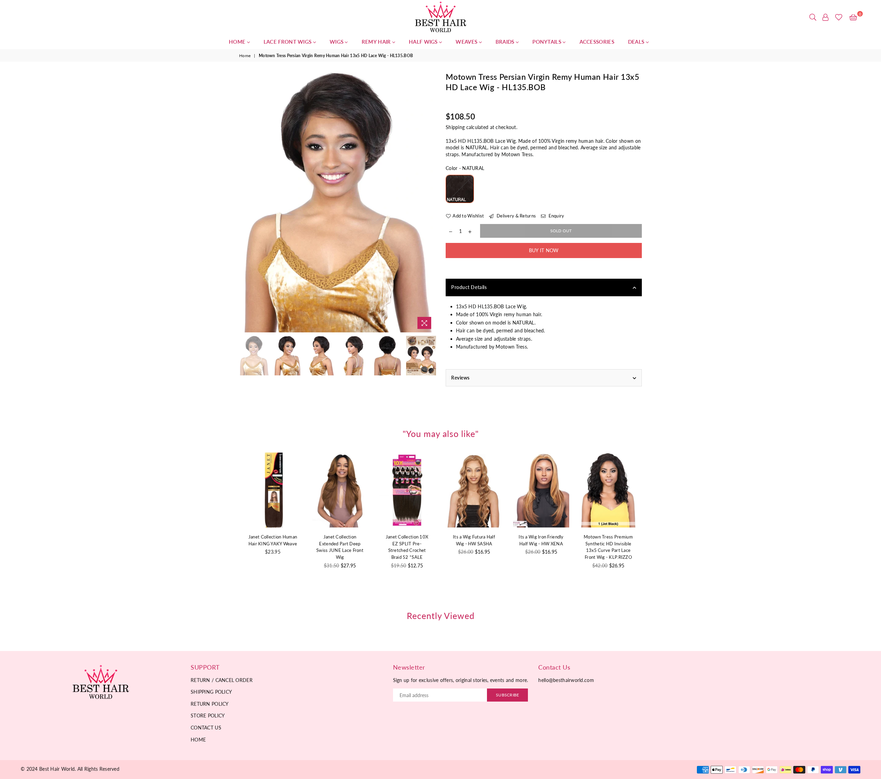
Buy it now (544, 250)
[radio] (460, 189)
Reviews (460, 378)
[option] (337, 202)
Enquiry (555, 215)
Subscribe (507, 694)
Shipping (455, 127)
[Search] (812, 17)
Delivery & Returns (516, 215)
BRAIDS (506, 42)
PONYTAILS (547, 42)
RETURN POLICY (210, 704)
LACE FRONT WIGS (288, 42)
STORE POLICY (208, 715)
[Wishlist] (839, 17)
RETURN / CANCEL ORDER (222, 680)
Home (245, 55)
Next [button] (429, 202)
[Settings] (825, 17)
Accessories (597, 42)
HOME (238, 42)
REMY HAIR (377, 42)
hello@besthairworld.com (566, 680)
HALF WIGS (424, 42)
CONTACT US (206, 727)
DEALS (637, 42)
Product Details (469, 287)
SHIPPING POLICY (211, 692)
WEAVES (467, 42)
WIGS (337, 42)
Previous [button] (245, 202)
